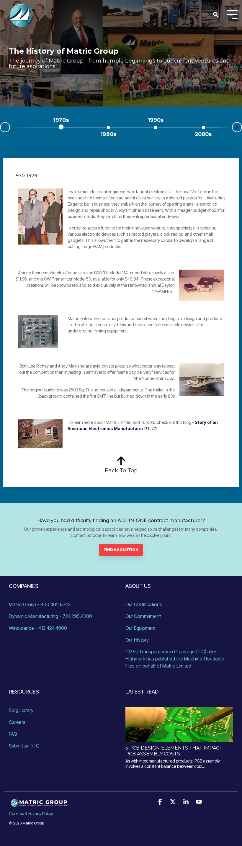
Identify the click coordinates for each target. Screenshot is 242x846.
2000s (203, 134)
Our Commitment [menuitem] (143, 616)
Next (237, 127)
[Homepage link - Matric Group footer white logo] (38, 804)
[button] (161, 802)
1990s (155, 120)
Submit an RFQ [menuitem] (24, 746)
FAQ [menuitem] (13, 734)
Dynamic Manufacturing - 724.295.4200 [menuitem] (50, 616)
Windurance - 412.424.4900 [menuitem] (38, 628)
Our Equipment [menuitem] (140, 628)
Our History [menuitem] (137, 640)
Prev (5, 127)
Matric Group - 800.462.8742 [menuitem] (40, 604)
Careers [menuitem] (17, 722)
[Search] (215, 15)
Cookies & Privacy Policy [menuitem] (31, 813)
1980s (108, 134)
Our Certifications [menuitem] (143, 604)
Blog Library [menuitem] (21, 710)
